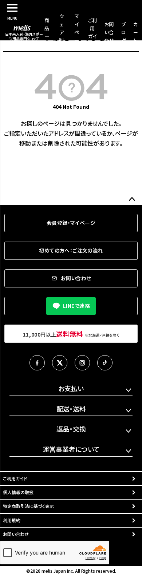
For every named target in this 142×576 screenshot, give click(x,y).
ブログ (123, 32)
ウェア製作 (61, 31)
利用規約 (11, 520)
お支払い (71, 388)
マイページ (76, 31)
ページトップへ (132, 199)
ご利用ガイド (15, 478)
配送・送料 (71, 408)
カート (135, 32)
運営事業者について (71, 449)
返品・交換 (71, 428)
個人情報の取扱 (18, 492)
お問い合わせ (109, 32)
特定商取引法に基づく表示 (28, 506)
